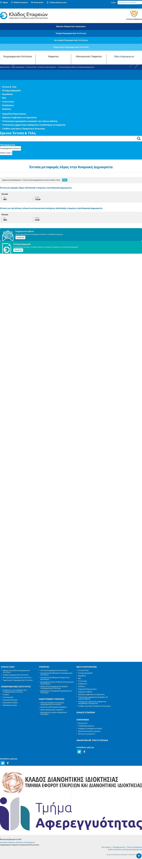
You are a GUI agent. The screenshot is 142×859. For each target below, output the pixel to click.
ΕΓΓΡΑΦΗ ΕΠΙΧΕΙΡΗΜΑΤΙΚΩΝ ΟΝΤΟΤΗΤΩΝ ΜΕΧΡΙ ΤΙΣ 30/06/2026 (27, 540)
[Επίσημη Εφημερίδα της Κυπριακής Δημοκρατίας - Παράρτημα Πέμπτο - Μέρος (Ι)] (8, 294)
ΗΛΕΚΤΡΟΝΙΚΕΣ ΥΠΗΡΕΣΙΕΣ (51, 699)
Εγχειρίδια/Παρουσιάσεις (14, 114)
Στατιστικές (8, 101)
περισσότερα (5, 352)
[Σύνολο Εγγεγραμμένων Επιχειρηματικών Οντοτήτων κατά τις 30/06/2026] (22, 484)
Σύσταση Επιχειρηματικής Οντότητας (53, 670)
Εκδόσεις (6, 109)
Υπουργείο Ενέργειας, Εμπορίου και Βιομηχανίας (17, 842)
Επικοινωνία (38, 2)
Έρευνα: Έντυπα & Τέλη (18, 133)
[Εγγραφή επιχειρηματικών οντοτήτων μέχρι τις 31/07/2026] (22, 380)
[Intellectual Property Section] (71, 794)
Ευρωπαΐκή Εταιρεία (10, 702)
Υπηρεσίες (53, 56)
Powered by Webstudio (135, 854)
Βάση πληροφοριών (124, 56)
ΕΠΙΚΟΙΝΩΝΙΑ (83, 720)
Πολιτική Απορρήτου (134, 847)
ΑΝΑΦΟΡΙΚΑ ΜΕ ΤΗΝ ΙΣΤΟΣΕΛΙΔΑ (92, 740)
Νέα (4, 98)
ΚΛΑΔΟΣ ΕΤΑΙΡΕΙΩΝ (86, 712)
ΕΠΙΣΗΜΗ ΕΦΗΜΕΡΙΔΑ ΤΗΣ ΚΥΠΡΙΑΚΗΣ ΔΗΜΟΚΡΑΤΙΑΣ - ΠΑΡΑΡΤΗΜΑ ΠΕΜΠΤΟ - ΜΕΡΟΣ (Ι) (38, 303)
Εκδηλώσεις (8, 105)
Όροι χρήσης (106, 847)
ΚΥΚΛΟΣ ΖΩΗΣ (8, 667)
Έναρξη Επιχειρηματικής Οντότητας (71, 33)
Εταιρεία (6, 694)
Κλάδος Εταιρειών (21, 2)
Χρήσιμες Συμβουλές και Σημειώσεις (19, 117)
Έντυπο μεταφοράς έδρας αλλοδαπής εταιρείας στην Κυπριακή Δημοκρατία (36, 188)
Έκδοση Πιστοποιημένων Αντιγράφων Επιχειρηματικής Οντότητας (54, 687)
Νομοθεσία (7, 94)
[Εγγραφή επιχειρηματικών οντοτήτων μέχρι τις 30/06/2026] (22, 531)
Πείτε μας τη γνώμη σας (74, 656)
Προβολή (20, 237)
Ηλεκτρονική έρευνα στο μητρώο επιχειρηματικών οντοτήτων (52, 703)
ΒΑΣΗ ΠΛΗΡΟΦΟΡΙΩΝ (87, 667)
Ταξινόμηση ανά (7, 145)
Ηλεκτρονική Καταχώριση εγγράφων (53, 707)
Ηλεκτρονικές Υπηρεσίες (89, 56)
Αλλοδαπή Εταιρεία (10, 705)
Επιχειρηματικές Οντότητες (17, 56)
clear (64, 180)
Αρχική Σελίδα (5, 67)
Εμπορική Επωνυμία (10, 700)
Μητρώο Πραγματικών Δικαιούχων (71, 26)
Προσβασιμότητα (119, 847)
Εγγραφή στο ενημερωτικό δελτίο (71, 632)
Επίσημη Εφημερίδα (11, 90)
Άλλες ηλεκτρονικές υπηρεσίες (51, 710)
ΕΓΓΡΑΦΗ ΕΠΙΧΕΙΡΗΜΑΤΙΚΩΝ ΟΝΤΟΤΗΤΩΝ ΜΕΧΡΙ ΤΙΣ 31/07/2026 (27, 389)
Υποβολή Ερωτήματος (71, 620)
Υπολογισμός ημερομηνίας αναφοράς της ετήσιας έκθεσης (30, 121)
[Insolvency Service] (71, 830)
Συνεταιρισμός (8, 697)
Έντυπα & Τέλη (31, 67)
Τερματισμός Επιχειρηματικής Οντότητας (71, 47)
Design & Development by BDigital (116, 854)
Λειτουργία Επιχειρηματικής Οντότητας (71, 40)
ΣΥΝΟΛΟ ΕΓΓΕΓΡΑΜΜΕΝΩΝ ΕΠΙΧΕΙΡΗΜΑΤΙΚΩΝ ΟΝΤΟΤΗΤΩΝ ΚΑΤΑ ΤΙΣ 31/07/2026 (34, 343)
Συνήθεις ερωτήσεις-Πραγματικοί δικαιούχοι (23, 128)
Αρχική (5, 2)
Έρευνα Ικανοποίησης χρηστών (71, 644)
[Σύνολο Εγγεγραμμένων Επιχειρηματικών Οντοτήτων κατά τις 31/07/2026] (22, 334)
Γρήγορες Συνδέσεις (85, 692)
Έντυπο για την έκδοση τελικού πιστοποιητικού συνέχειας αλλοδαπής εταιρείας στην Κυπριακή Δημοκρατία (51, 208)
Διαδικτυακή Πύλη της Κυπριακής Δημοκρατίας (125, 849)
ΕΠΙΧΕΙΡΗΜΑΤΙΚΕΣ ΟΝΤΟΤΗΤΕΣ (16, 686)
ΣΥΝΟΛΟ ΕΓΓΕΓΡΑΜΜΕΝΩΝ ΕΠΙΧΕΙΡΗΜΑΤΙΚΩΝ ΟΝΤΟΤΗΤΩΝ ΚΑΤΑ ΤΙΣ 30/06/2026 (34, 493)
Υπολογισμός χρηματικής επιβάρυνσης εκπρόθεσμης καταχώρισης (33, 125)
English (113, 2)
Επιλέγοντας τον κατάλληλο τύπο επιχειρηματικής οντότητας (15, 691)
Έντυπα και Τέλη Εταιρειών (47, 67)
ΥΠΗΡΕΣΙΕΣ (44, 667)
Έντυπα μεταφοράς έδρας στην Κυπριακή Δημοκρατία (76, 67)
